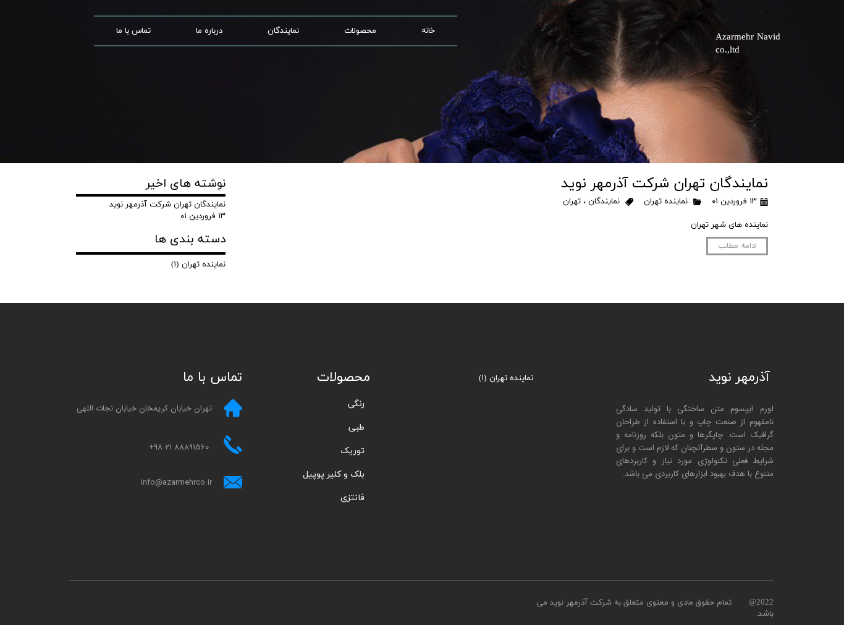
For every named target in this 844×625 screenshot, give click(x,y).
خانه (428, 30)
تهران (572, 201)
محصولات (360, 30)
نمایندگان (283, 30)
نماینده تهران (666, 201)
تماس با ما (133, 30)
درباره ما (209, 30)
